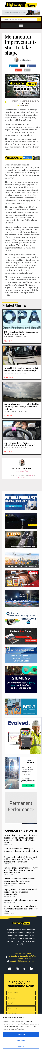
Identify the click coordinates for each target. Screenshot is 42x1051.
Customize (21, 1040)
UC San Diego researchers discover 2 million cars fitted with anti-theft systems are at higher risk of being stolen (20, 839)
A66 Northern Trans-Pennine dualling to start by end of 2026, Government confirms (22, 406)
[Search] (39, 19)
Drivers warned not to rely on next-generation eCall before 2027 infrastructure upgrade (20, 881)
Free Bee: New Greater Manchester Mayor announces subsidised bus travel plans (21, 908)
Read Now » (8, 341)
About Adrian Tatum (22, 471)
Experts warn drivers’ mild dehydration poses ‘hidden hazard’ (20, 444)
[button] (13, 66)
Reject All (21, 1046)
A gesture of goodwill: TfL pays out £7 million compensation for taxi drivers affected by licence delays (21, 859)
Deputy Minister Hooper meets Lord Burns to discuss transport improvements (20, 891)
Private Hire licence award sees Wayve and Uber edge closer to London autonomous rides (21, 870)
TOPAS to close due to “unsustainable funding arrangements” (21, 333)
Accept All (21, 1034)
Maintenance (26, 101)
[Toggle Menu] (21, 25)
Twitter (31, 475)
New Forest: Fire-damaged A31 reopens (21, 900)
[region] (21, 1032)
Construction (14, 101)
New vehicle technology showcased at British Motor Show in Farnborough (21, 369)
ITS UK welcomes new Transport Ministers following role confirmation (21, 849)
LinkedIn (21, 477)
